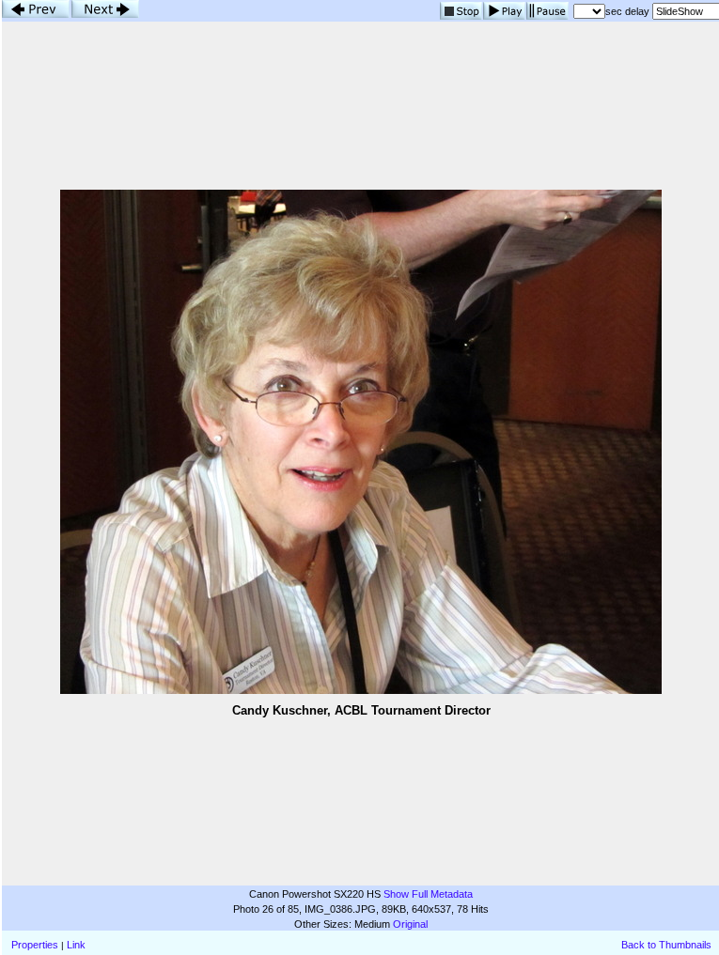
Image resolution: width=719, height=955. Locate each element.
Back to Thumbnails (666, 944)
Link (76, 944)
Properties (34, 944)
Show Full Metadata (428, 894)
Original (410, 924)
